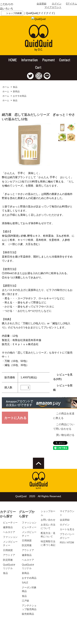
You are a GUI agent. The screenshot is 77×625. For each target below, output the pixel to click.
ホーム (5, 87)
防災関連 (8, 559)
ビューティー (10, 522)
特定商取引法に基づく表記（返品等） (63, 403)
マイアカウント (52, 7)
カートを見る (67, 529)
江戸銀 (25, 600)
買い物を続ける (65, 434)
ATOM (70, 542)
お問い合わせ (48, 519)
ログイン (56, 3)
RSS (62, 542)
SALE (25, 582)
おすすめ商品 (19, 96)
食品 (15, 87)
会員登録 (41, 3)
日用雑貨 (8, 550)
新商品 (16, 91)
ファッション (10, 537)
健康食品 (8, 527)
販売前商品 (28, 614)
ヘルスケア (9, 532)
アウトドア (9, 555)
